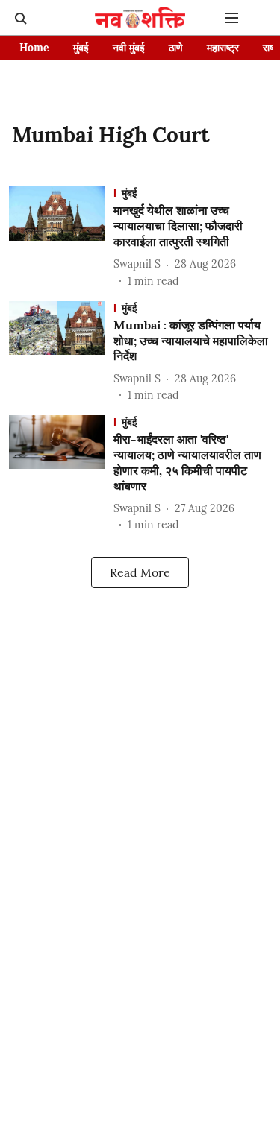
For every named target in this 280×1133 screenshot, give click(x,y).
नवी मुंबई (129, 47)
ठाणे (176, 47)
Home (34, 47)
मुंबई (81, 47)
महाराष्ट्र (223, 47)
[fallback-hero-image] (61, 237)
